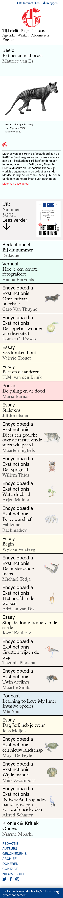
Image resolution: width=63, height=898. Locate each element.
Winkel (23, 35)
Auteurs (9, 848)
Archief (9, 858)
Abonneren (40, 35)
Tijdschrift (10, 30)
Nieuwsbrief (13, 873)
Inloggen (52, 3)
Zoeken (8, 39)
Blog (25, 30)
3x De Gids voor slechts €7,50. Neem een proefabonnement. (31, 893)
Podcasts (37, 30)
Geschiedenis (14, 853)
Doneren (10, 863)
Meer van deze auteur (15, 183)
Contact (10, 868)
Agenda (8, 35)
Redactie (10, 843)
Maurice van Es (17, 60)
